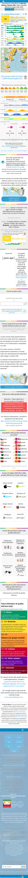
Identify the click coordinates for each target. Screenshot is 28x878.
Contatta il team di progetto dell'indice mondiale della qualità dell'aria (14, 759)
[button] (23, 52)
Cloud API (20, 514)
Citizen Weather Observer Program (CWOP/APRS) (14, 828)
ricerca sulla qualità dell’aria (13, 765)
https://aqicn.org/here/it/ (14, 217)
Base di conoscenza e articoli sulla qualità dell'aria (14, 769)
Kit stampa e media (13, 761)
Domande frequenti (14, 777)
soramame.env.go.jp (17, 167)
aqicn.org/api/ (22, 286)
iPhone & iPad (7, 483)
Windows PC (21, 493)
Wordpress (7, 514)
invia (23, 867)
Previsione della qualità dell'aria (14, 783)
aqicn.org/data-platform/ (14, 425)
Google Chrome (8, 504)
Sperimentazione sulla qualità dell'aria (14, 772)
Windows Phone (7, 493)
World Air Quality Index (19, 711)
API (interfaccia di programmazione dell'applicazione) (14, 788)
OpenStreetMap (18, 71)
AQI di (11, 14)
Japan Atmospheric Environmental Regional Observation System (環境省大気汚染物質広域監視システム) (14, 832)
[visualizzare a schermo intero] (26, 14)
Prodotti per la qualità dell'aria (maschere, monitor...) (14, 785)
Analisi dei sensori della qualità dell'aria (14, 773)
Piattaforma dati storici (13, 791)
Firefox (20, 504)
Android (20, 483)
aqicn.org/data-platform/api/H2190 (21, 277)
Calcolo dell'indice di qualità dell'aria (14, 782)
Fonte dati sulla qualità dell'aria (14, 780)
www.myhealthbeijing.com (14, 697)
